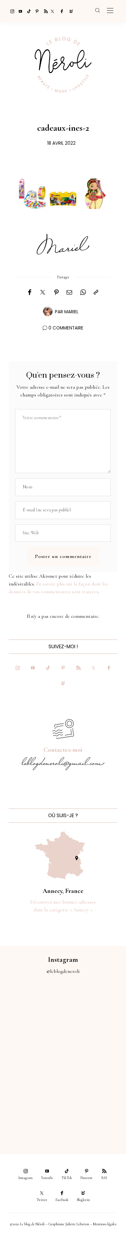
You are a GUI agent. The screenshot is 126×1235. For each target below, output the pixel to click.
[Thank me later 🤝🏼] (94, 1112)
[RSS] (44, 11)
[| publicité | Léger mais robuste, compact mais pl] (31, 1077)
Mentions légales (104, 1224)
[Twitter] (52, 11)
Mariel (71, 312)
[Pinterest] (35, 11)
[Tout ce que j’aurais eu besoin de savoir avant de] (31, 1112)
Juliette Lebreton (77, 1224)
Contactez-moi (63, 750)
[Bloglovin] (69, 11)
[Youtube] (18, 11)
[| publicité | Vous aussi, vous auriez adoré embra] (94, 1077)
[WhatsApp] (83, 292)
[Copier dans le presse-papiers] (95, 292)
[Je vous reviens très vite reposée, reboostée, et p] (94, 1042)
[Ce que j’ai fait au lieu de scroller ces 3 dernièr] (31, 1007)
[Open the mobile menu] (110, 10)
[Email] (69, 292)
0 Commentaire (65, 328)
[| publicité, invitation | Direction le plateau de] (94, 1007)
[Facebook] (60, 11)
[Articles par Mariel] (48, 311)
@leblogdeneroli (63, 971)
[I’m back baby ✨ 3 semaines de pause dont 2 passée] (31, 1042)
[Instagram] (10, 11)
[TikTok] (27, 11)
